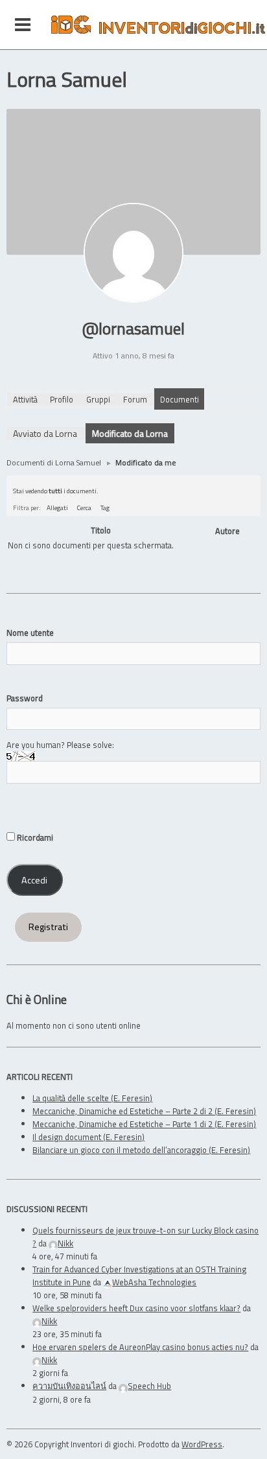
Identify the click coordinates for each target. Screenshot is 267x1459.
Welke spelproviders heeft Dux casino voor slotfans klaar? (136, 1307)
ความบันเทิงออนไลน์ (69, 1385)
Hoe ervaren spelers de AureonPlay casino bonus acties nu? (140, 1346)
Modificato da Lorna (130, 433)
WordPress (201, 1444)
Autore (227, 530)
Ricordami (34, 837)
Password (24, 698)
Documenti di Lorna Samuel (53, 462)
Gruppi (98, 399)
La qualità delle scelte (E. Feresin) (92, 1097)
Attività (25, 399)
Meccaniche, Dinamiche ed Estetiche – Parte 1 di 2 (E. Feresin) (144, 1123)
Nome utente (30, 632)
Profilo (61, 399)
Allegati (57, 507)
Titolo (101, 530)
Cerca (84, 507)
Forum (135, 399)
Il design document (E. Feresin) (88, 1136)
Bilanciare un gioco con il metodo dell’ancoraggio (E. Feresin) (141, 1149)
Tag (105, 507)
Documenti (179, 399)
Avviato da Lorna (45, 433)
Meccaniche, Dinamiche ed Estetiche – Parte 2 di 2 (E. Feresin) (144, 1110)
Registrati (48, 927)
